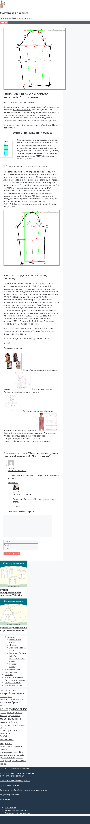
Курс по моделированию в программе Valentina (13, 629)
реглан (13, 755)
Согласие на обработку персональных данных (23, 790)
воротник (11, 690)
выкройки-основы (22, 109)
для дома (20, 699)
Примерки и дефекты (16, 680)
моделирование (10, 718)
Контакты (5, 799)
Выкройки (10, 637)
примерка (3, 749)
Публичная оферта (9, 785)
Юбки (12, 666)
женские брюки (10, 702)
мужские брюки (9, 722)
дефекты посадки (7, 699)
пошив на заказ (6, 747)
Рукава (7, 435)
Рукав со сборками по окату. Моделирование (27, 441)
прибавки (18, 746)
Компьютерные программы (13, 670)
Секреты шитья (13, 682)
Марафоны (10, 807)
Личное (9, 674)
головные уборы (6, 697)
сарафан (19, 758)
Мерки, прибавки (14, 677)
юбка (3, 763)
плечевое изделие (6, 741)
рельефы (20, 755)
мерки (3, 715)
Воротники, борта (15, 641)
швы (2, 761)
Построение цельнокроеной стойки (22, 438)
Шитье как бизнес (14, 685)
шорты (8, 761)
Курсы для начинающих (17, 810)
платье (3, 735)
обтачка (3, 728)
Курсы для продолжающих (18, 813)
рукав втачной (38, 435)
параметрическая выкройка (8, 731)
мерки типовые (14, 716)
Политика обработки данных (15, 780)
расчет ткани (4, 755)
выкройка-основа (12, 693)
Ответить (13, 482)
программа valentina (12, 751)
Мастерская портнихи (14, 13)
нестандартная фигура (12, 725)
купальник (3, 713)
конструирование (20, 435)
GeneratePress (44, 821)
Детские (13, 645)
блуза (2, 690)
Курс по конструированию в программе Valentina (11, 592)
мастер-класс (14, 712)
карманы (3, 705)
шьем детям (19, 760)
